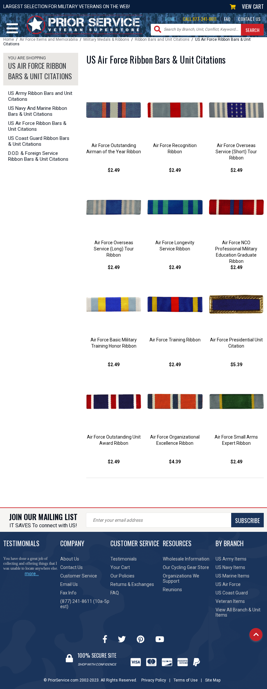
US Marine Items (232, 575)
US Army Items (231, 559)
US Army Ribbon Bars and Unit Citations (40, 96)
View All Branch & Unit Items (238, 612)
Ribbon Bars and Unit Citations (162, 39)
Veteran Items (230, 601)
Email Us (69, 584)
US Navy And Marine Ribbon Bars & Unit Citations (37, 111)
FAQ (227, 18)
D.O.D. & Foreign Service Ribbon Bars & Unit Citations (38, 156)
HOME (170, 18)
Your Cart (120, 567)
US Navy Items (230, 567)
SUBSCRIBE (247, 520)
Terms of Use (186, 680)
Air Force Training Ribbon (175, 339)
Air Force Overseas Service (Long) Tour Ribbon (114, 249)
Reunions (172, 589)
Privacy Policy (153, 680)
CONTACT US (249, 18)
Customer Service (78, 575)
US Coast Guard (232, 592)
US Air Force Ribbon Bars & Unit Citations (37, 126)
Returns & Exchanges (132, 584)
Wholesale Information (186, 559)
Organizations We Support (181, 578)
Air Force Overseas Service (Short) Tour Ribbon (236, 151)
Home (8, 39)
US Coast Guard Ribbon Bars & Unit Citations (38, 141)
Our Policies (122, 575)
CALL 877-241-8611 (200, 18)
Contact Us (71, 567)
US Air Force (228, 584)
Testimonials (123, 559)
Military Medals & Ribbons (106, 39)
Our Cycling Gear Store (186, 567)
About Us (69, 559)
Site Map (212, 680)
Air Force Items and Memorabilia (49, 39)
